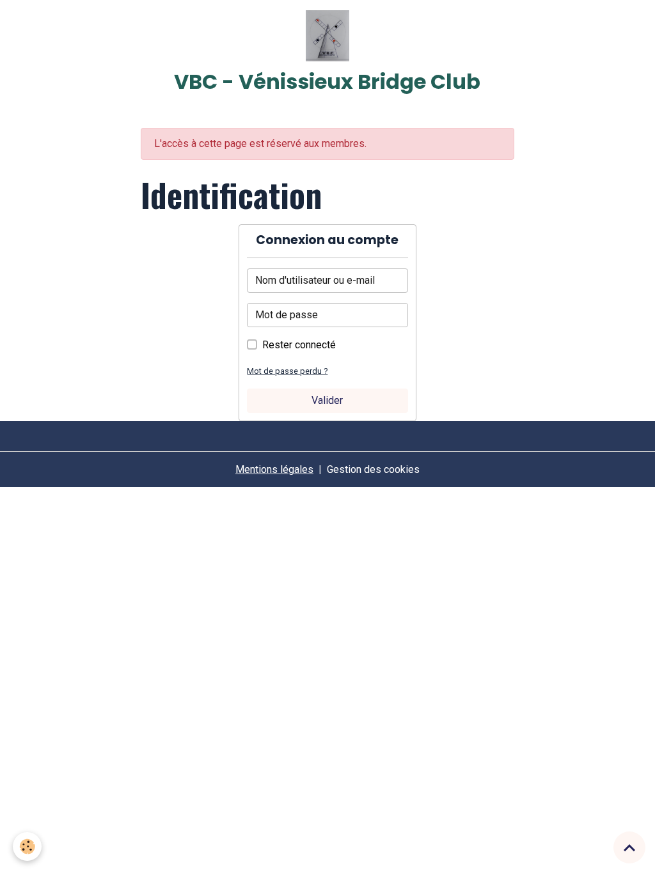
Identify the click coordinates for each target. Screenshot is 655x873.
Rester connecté (299, 345)
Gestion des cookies (373, 469)
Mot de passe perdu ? (287, 371)
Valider (327, 400)
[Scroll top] (629, 847)
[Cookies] (27, 846)
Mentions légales (274, 469)
